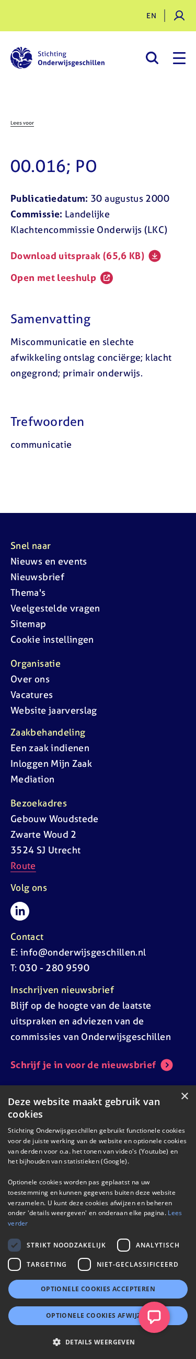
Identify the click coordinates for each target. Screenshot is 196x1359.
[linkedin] (19, 911)
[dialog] (98, 1222)
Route (23, 865)
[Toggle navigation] (179, 57)
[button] (98, 1342)
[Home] (57, 57)
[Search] (151, 57)
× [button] (184, 1096)
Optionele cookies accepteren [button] (98, 1288)
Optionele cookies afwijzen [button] (98, 1315)
